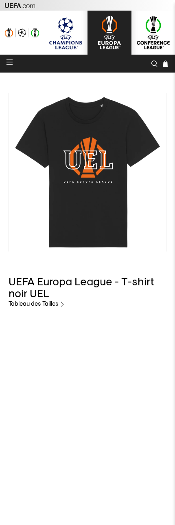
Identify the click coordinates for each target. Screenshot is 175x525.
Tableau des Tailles (34, 303)
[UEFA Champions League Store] (66, 33)
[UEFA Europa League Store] (109, 33)
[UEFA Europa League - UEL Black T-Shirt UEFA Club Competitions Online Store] (88, 172)
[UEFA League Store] (22, 33)
